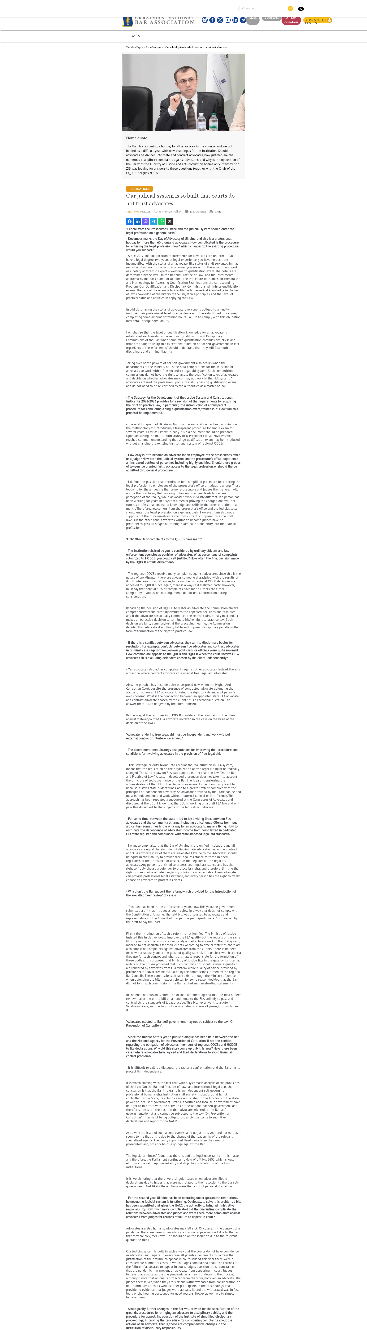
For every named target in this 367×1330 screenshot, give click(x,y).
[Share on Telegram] (153, 221)
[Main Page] (159, 20)
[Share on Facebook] (129, 221)
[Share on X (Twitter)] (169, 221)
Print (218, 211)
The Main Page (133, 47)
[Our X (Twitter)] (220, 20)
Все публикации (153, 47)
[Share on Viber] (145, 221)
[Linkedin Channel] (235, 20)
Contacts (272, 17)
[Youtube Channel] (228, 20)
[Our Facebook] (212, 20)
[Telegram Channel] (243, 20)
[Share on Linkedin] (137, 221)
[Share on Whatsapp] (161, 221)
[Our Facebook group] (205, 20)
